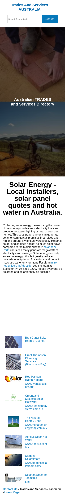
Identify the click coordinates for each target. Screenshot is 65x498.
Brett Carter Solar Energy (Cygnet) (35, 339)
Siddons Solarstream (32, 457)
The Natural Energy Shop (33, 419)
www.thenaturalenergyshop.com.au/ (36, 426)
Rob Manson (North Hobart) (34, 378)
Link (27, 481)
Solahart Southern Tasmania (36, 476)
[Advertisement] (32, 301)
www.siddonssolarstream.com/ (36, 464)
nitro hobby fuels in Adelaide (30, 264)
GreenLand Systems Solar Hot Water (34, 398)
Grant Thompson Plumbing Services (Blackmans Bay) (35, 360)
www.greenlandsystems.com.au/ (36, 407)
